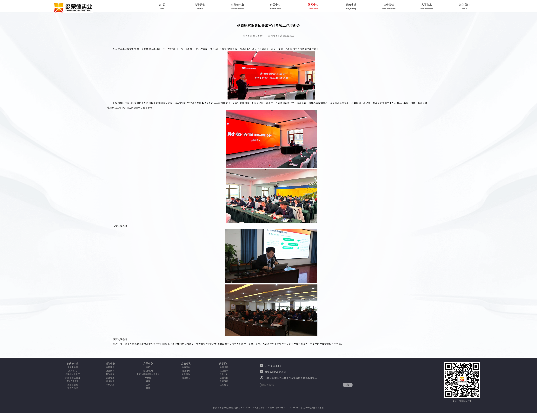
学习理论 (186, 367)
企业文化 (224, 374)
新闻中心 (313, 6)
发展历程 (224, 381)
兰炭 (148, 385)
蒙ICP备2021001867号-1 (288, 407)
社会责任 (388, 6)
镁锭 (148, 388)
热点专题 (110, 378)
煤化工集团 (72, 367)
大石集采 (426, 6)
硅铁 (148, 381)
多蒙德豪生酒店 (72, 378)
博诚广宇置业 (72, 381)
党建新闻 (186, 378)
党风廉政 (186, 374)
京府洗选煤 (72, 388)
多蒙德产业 (237, 6)
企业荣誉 (224, 378)
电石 (148, 367)
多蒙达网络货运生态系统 (148, 374)
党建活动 (186, 371)
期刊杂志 (110, 374)
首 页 (161, 6)
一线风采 (110, 385)
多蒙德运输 (72, 385)
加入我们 (464, 6)
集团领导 (224, 371)
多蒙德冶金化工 (72, 374)
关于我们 (200, 6)
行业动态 (110, 381)
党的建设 (351, 6)
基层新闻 (110, 371)
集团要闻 (110, 367)
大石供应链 (148, 371)
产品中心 (275, 6)
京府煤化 (72, 371)
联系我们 (224, 385)
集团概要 (224, 367)
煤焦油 (148, 378)
